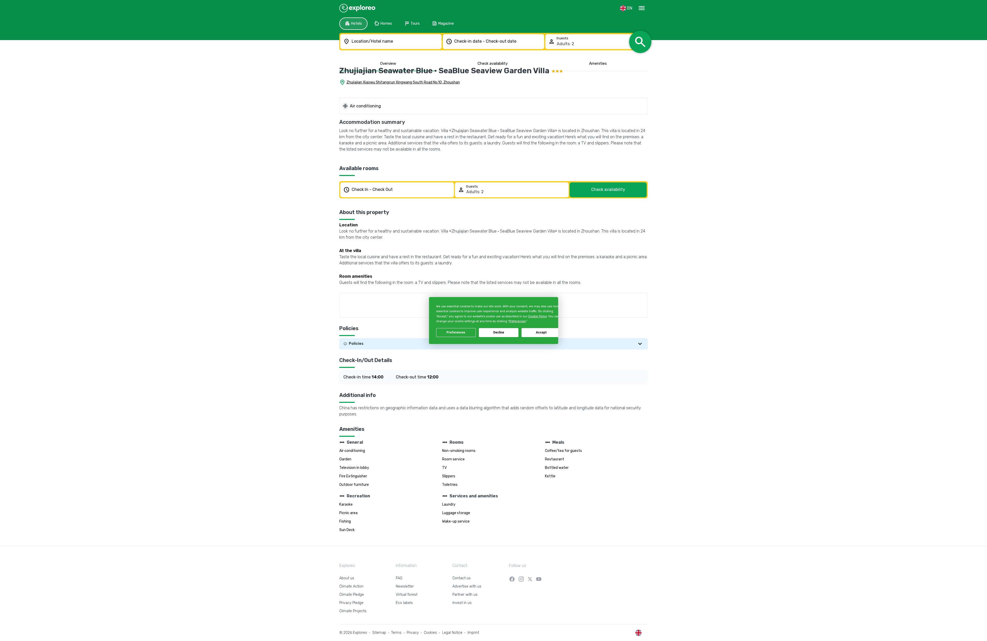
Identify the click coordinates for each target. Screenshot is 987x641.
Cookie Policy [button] (537, 316)
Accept (541, 332)
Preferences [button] (517, 321)
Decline (498, 332)
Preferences (455, 332)
